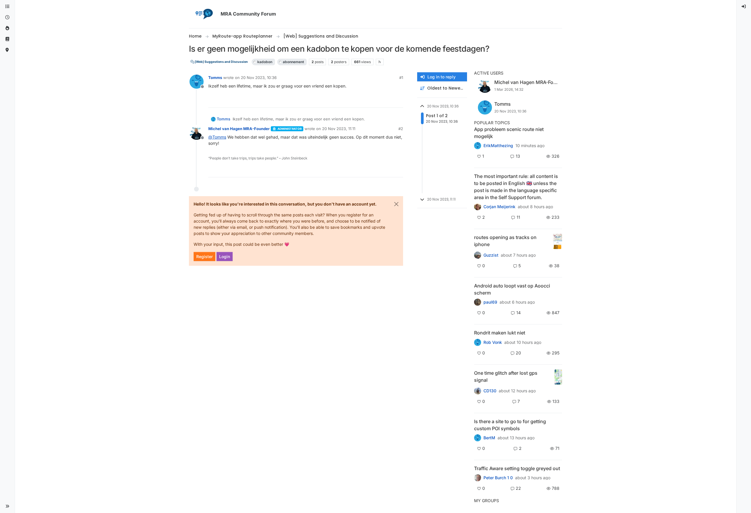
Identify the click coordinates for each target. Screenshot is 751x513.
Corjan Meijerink (499, 207)
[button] (7, 506)
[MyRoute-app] (7, 50)
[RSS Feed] (380, 62)
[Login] (744, 6)
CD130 (489, 391)
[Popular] (7, 28)
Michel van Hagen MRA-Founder (239, 128)
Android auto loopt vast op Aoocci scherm (512, 289)
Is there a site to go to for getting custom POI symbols (510, 424)
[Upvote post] (377, 100)
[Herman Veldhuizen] (477, 390)
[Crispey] (477, 255)
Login (224, 256)
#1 (401, 77)
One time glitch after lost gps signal (505, 376)
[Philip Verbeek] (477, 145)
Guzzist (490, 255)
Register (204, 256)
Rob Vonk (492, 342)
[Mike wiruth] (477, 437)
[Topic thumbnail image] (557, 241)
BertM (489, 438)
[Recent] (7, 17)
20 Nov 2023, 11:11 (338, 128)
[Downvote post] (398, 100)
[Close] (396, 204)
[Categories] (7, 6)
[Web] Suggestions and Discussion (221, 62)
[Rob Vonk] (477, 342)
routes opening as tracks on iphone (505, 240)
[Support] (7, 39)
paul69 (490, 302)
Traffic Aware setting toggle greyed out (517, 468)
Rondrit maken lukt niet (499, 333)
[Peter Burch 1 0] (477, 477)
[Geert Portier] (477, 302)
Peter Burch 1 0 (498, 478)
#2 (400, 128)
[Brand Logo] (203, 14)
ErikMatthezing (498, 146)
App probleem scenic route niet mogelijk (509, 132)
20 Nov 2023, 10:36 (259, 77)
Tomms (215, 77)
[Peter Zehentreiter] (477, 206)
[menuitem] (744, 6)
